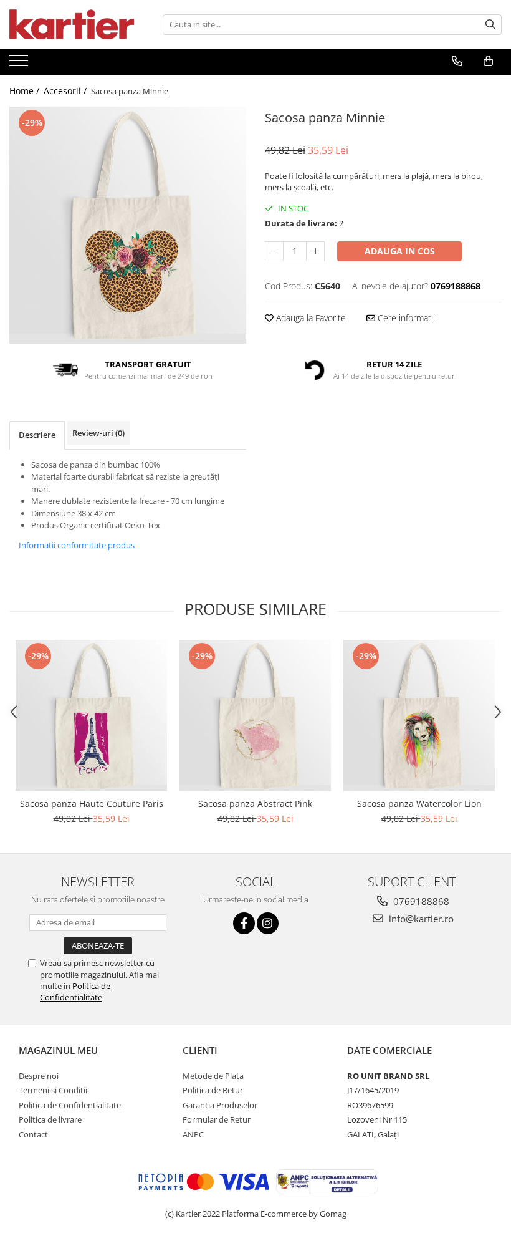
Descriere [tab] (37, 434)
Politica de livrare (50, 1119)
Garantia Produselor (220, 1105)
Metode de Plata (213, 1075)
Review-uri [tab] (98, 432)
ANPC (193, 1134)
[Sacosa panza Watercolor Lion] (419, 715)
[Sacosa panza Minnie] (127, 225)
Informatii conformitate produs (77, 545)
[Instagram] (268, 923)
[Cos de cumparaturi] (488, 61)
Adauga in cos (400, 251)
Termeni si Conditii (53, 1090)
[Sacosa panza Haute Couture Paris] (91, 715)
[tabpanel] (127, 225)
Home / (25, 91)
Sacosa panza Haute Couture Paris (91, 803)
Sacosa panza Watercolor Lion (419, 803)
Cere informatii (405, 318)
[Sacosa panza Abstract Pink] (255, 715)
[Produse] (20, 64)
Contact (33, 1134)
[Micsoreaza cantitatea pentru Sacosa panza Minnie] (274, 251)
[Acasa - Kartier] (71, 24)
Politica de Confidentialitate (75, 991)
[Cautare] (490, 24)
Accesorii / (66, 91)
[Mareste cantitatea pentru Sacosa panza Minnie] (315, 251)
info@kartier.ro (420, 918)
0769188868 (420, 901)
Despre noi (39, 1075)
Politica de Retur (213, 1090)
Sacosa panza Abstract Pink (255, 803)
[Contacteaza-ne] (457, 61)
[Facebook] (244, 923)
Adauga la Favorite (310, 318)
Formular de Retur (217, 1119)
